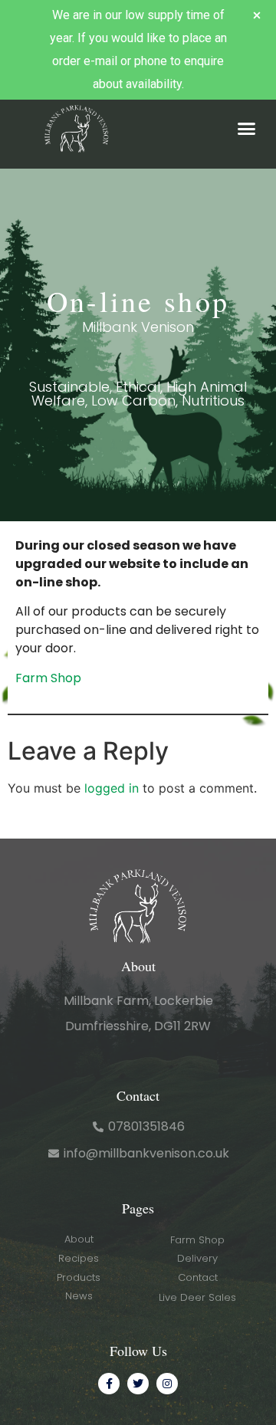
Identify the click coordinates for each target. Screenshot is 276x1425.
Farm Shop (48, 678)
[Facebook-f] (109, 1383)
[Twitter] (138, 1383)
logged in (111, 788)
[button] (246, 128)
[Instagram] (167, 1383)
